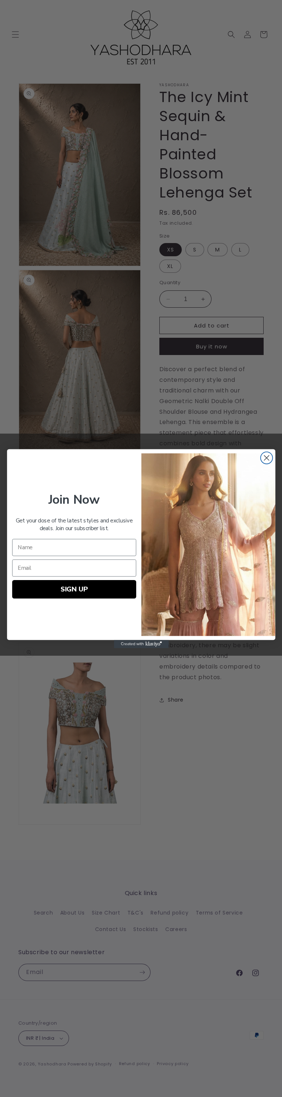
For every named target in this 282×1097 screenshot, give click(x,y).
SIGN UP (74, 588)
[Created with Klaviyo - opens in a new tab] (140, 644)
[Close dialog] (266, 458)
